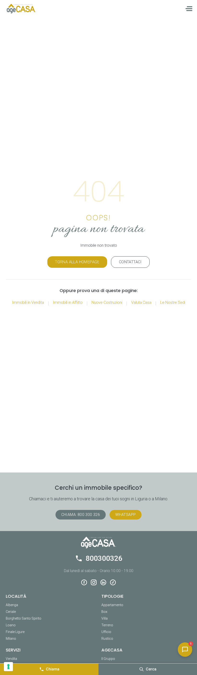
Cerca (151, 669)
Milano (11, 638)
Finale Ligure (15, 632)
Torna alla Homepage (77, 262)
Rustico (107, 638)
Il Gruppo (108, 659)
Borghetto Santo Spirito (23, 618)
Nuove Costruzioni (107, 302)
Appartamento (112, 605)
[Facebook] (84, 582)
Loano (11, 625)
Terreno (107, 625)
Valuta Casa (141, 302)
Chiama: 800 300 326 (80, 514)
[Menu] (189, 8)
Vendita (11, 659)
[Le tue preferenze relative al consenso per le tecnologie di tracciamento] (8, 666)
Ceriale (11, 612)
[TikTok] (113, 582)
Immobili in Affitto (68, 302)
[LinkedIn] (103, 582)
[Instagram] (94, 582)
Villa (104, 618)
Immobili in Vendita (28, 302)
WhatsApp (125, 514)
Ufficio (106, 632)
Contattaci (130, 262)
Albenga (12, 605)
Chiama (52, 669)
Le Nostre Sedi (172, 302)
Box (104, 612)
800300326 (104, 558)
